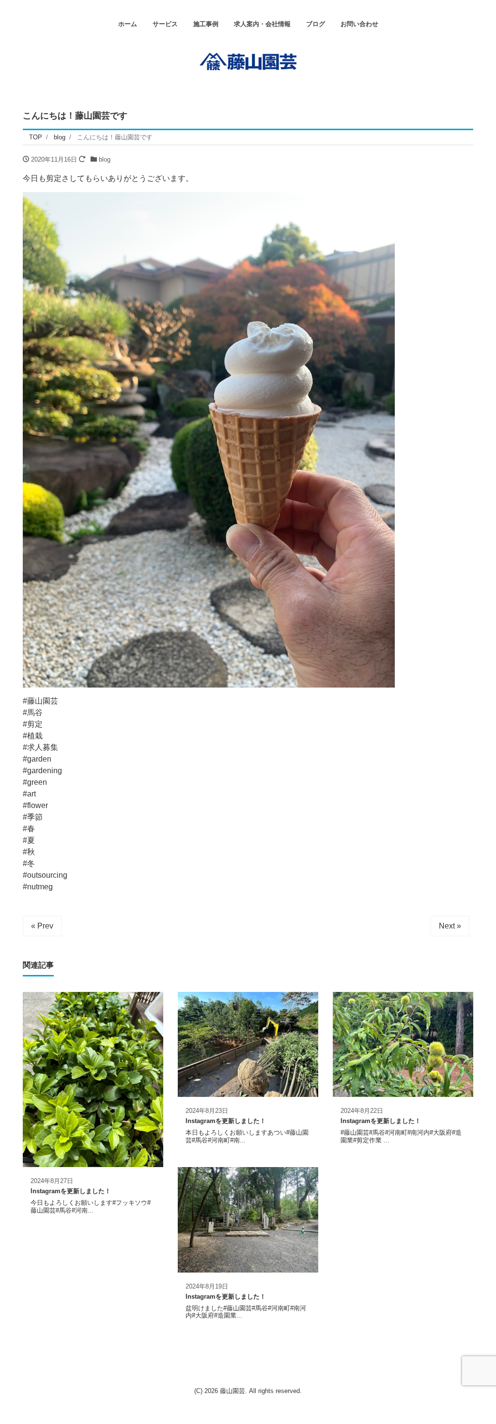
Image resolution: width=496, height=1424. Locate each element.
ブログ (315, 24)
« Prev (42, 926)
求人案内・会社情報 (262, 24)
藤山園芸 (232, 1390)
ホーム (127, 24)
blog (104, 159)
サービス (165, 24)
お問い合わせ (359, 24)
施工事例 (205, 24)
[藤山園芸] (248, 60)
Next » (450, 926)
